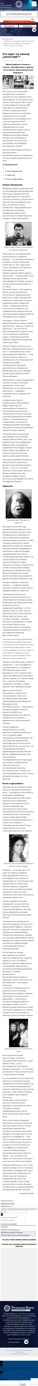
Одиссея (11, 175)
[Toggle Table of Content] (4, 168)
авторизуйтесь (8, 1203)
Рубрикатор (27, 26)
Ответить (4, 1379)
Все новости (9, 26)
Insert (23, 1385)
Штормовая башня (19, 14)
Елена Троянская (14, 171)
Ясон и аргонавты (15, 179)
